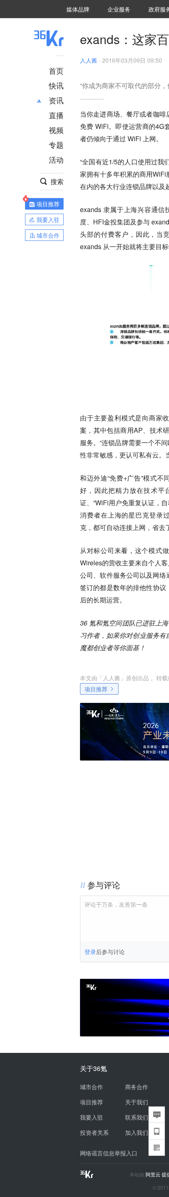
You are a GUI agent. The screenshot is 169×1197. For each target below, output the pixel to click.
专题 (56, 144)
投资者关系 (94, 1132)
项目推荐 (95, 689)
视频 (56, 129)
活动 (56, 159)
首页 (56, 70)
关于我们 (136, 1102)
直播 (56, 115)
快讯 (56, 85)
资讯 (56, 100)
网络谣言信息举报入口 (108, 1153)
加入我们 (136, 1132)
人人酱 (88, 60)
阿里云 (154, 1174)
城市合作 (91, 1087)
